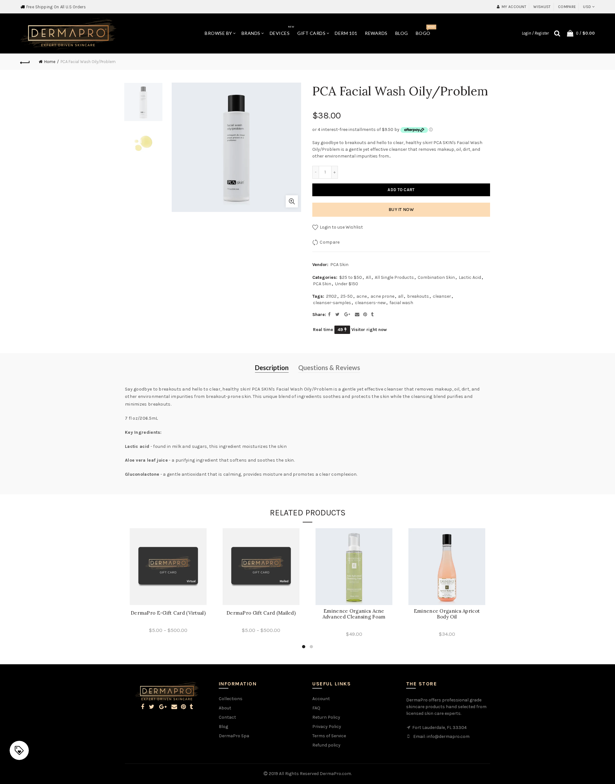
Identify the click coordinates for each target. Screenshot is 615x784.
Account (321, 698)
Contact (227, 717)
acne (362, 296)
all (400, 296)
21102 (331, 296)
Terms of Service (329, 736)
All (368, 277)
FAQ (316, 708)
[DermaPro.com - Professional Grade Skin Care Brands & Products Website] (68, 33)
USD (587, 6)
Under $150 (346, 284)
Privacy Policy (326, 726)
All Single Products (394, 277)
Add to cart (401, 189)
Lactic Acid (470, 277)
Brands (251, 33)
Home (49, 61)
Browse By (218, 33)
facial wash (401, 302)
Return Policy (326, 717)
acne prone (382, 296)
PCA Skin (339, 264)
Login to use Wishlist (341, 227)
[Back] (25, 61)
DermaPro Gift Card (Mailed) (261, 613)
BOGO (425, 30)
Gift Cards (311, 33)
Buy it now (401, 209)
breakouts (418, 296)
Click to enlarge (292, 201)
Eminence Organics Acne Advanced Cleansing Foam (354, 614)
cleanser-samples (332, 302)
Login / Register (535, 33)
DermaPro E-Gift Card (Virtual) (168, 613)
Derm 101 (346, 33)
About (225, 708)
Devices (282, 30)
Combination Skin (436, 277)
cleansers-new (370, 302)
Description (272, 367)
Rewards (376, 33)
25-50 (346, 296)
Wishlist (542, 6)
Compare (567, 6)
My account (514, 6)
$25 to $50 (350, 277)
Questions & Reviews (329, 367)
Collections (230, 698)
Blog (401, 33)
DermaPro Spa (234, 736)
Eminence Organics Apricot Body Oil (447, 614)
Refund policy (326, 745)
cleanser (442, 296)
